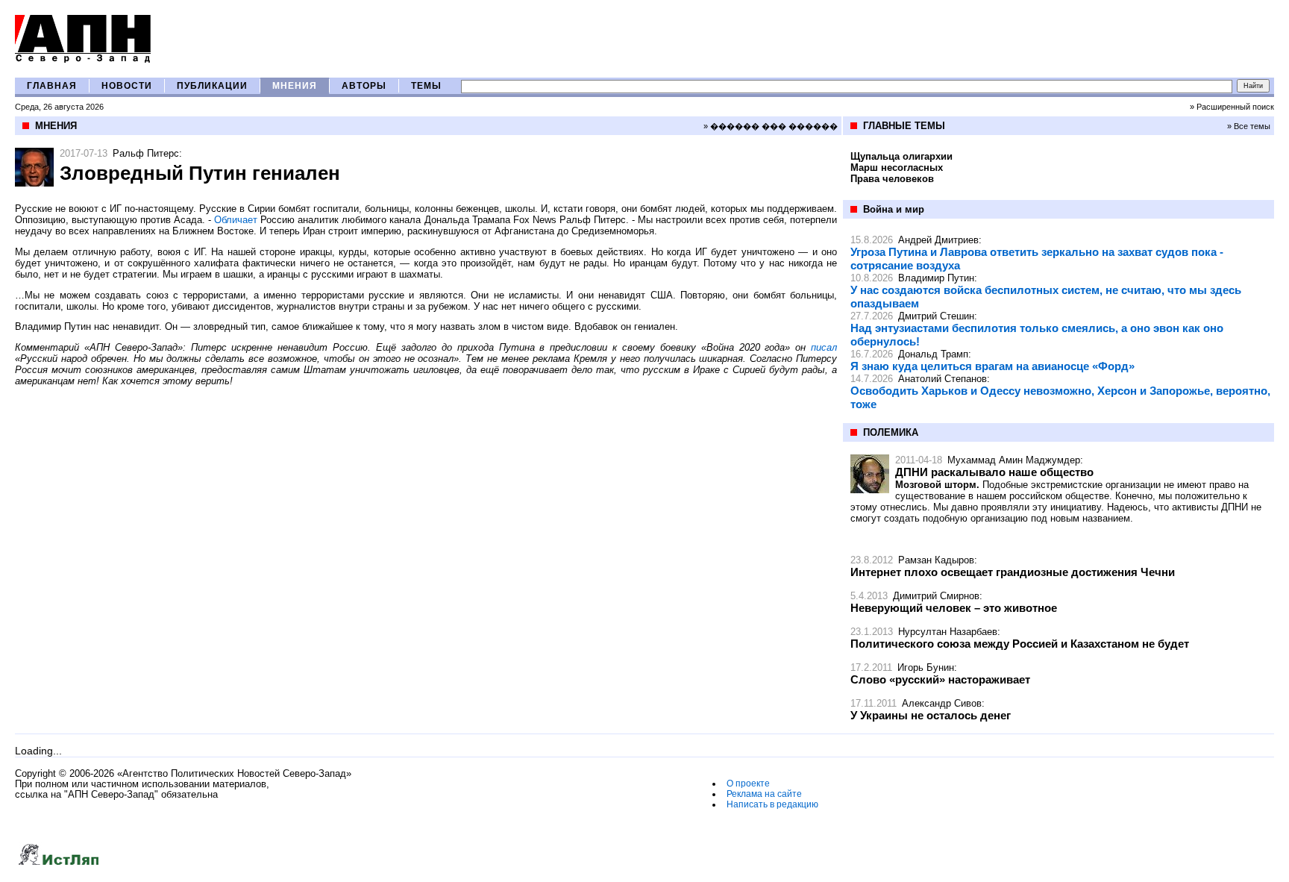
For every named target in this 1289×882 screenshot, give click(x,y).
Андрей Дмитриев (938, 239)
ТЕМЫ (426, 85)
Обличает (235, 219)
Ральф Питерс (146, 153)
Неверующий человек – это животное (953, 607)
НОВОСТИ (126, 85)
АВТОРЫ (364, 85)
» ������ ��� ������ (770, 126)
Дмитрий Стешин (936, 316)
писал (824, 347)
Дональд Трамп (933, 354)
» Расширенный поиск (1232, 106)
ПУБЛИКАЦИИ (212, 85)
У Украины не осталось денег (930, 715)
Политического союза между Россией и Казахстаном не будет (1019, 643)
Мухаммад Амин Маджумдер (1013, 460)
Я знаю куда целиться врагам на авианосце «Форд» (992, 366)
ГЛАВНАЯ (52, 85)
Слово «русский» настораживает (940, 679)
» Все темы (1248, 126)
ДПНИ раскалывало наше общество (994, 472)
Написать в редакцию (772, 804)
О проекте (748, 783)
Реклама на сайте (764, 794)
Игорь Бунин (925, 667)
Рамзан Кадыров (936, 560)
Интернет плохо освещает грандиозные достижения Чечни (1012, 572)
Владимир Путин (936, 278)
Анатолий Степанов (942, 378)
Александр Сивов (942, 703)
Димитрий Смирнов (936, 595)
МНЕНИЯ (294, 85)
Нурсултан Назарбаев (947, 631)
